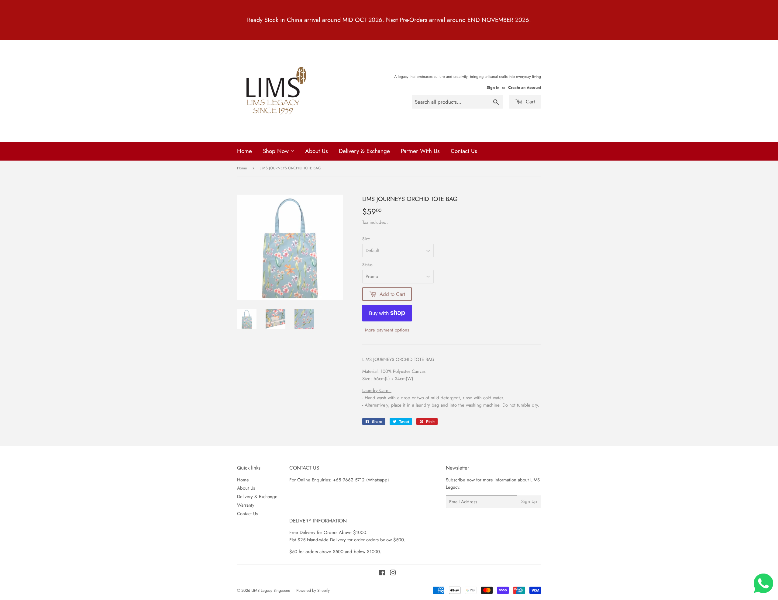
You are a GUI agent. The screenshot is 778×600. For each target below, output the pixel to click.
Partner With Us (420, 151)
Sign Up (529, 501)
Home (244, 151)
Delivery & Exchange (364, 151)
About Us (316, 151)
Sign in (493, 87)
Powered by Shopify (313, 590)
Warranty (245, 505)
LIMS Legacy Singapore (270, 590)
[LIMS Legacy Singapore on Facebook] (382, 573)
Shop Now (277, 151)
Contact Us (464, 151)
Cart (529, 101)
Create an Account (524, 87)
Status (367, 265)
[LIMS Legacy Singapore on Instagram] (393, 573)
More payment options (387, 330)
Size (366, 239)
